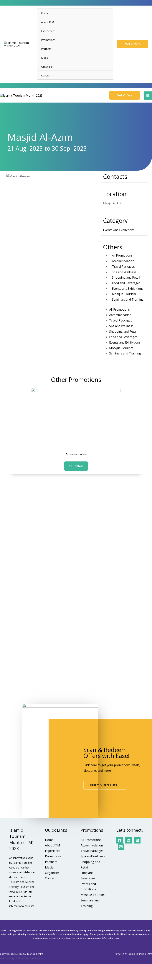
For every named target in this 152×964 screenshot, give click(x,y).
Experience (47, 31)
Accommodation (123, 261)
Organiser (47, 66)
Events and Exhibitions (127, 289)
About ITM (47, 22)
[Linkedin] (128, 840)
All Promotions (122, 255)
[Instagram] (137, 840)
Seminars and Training (128, 299)
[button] (6, 540)
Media (45, 57)
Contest (46, 75)
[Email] (121, 847)
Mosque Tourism (124, 294)
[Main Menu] (148, 95)
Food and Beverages (126, 283)
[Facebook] (119, 840)
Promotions (48, 40)
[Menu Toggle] (106, 39)
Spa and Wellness (124, 272)
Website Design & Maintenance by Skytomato (22, 958)
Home (45, 13)
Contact (50, 878)
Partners (46, 49)
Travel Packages (123, 267)
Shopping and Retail (126, 277)
